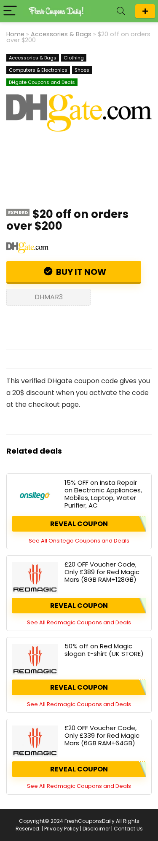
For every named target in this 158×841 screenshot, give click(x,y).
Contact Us (128, 828)
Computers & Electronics (38, 70)
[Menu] (10, 11)
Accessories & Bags (61, 34)
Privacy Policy (61, 828)
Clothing (74, 57)
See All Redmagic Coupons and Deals (79, 622)
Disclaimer (96, 828)
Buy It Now (80, 272)
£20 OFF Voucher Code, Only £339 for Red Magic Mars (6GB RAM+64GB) (101, 735)
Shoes (82, 70)
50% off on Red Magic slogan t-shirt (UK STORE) (104, 650)
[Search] (121, 11)
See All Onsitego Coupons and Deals (79, 540)
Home (15, 34)
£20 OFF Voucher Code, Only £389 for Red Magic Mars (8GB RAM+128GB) (101, 572)
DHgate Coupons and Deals (42, 82)
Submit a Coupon (145, 11)
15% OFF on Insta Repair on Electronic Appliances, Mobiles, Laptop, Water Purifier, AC (103, 494)
